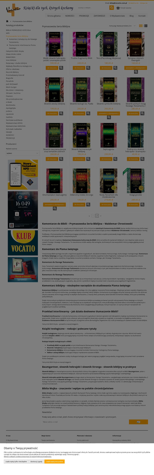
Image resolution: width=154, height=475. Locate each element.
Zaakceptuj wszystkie (54, 461)
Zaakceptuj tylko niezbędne (16, 461)
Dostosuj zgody (36, 461)
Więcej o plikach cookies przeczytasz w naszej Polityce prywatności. (27, 456)
